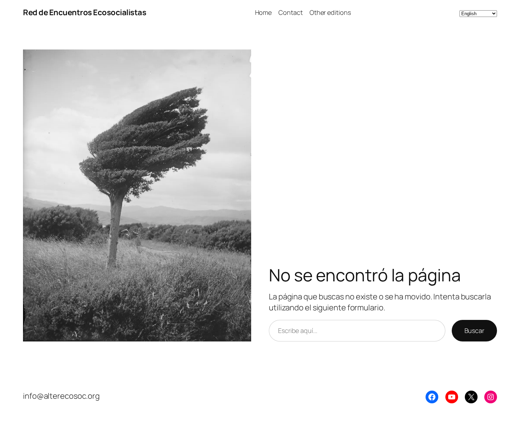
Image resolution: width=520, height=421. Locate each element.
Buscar (474, 330)
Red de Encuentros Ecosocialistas (84, 12)
